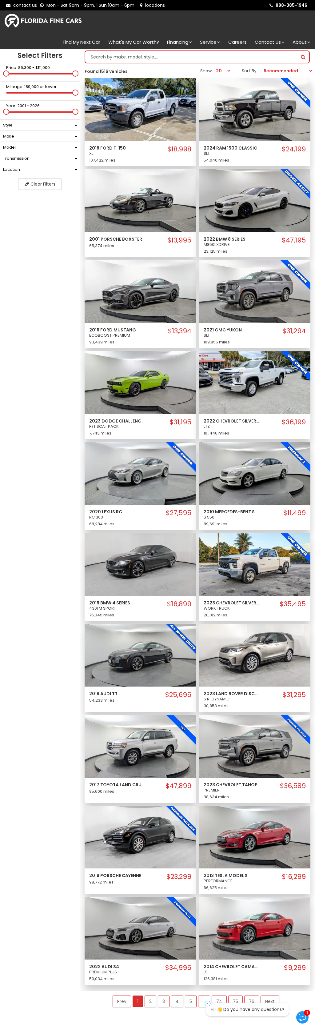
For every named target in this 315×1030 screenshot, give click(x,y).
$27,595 (178, 513)
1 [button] (137, 1001)
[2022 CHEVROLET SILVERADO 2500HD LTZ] (254, 382)
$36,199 (294, 422)
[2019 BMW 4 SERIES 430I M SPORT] (140, 564)
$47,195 (294, 240)
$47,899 (178, 786)
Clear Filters (42, 184)
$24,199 (294, 149)
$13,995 (179, 240)
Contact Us (268, 42)
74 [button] (219, 1001)
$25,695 (178, 695)
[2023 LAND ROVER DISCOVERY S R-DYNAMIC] (254, 655)
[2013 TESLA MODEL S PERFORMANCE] (254, 837)
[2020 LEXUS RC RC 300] (140, 473)
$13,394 (179, 331)
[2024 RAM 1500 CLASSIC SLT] (254, 109)
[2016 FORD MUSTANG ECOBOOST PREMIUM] (140, 291)
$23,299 (178, 876)
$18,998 (179, 149)
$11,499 (294, 513)
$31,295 (294, 695)
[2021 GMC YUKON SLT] (254, 291)
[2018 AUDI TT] (140, 655)
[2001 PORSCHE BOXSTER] (140, 200)
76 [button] (251, 1001)
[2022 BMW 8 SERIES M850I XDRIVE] (254, 200)
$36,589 (293, 786)
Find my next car (81, 42)
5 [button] (190, 1001)
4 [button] (177, 1001)
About (300, 42)
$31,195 (180, 422)
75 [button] (235, 1001)
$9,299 (295, 968)
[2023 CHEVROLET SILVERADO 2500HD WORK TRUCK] (254, 564)
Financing (177, 42)
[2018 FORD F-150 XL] (140, 109)
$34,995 (178, 968)
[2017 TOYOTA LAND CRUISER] (140, 746)
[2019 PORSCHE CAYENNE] (140, 837)
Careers (237, 42)
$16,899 (179, 604)
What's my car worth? (133, 42)
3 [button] (163, 1001)
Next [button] (270, 1001)
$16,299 (294, 876)
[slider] (6, 73)
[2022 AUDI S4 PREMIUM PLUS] (140, 928)
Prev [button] (121, 1001)
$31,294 (294, 331)
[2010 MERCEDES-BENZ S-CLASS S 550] (254, 473)
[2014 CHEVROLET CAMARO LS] (254, 928)
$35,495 (293, 604)
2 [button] (150, 1001)
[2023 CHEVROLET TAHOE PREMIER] (254, 746)
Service (208, 42)
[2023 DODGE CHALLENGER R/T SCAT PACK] (140, 382)
